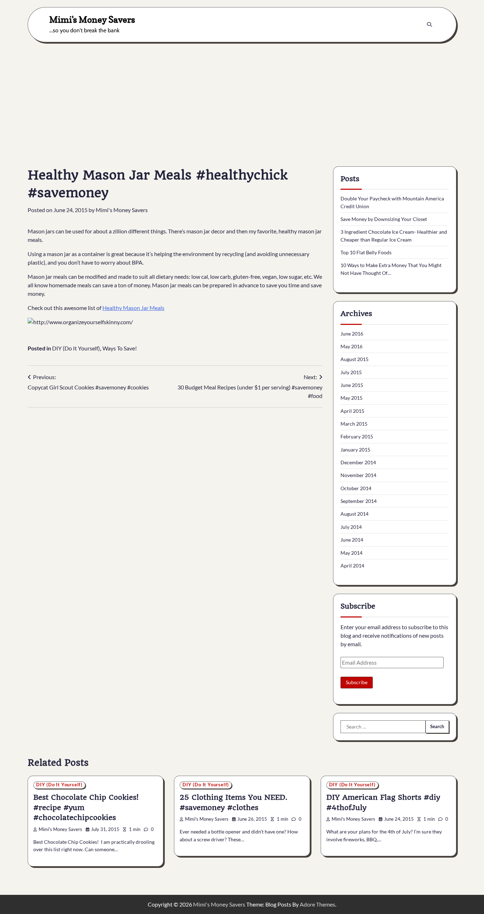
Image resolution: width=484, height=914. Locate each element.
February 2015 (357, 436)
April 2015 (352, 411)
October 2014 (356, 488)
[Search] (429, 24)
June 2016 (352, 334)
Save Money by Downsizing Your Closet (384, 219)
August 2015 (354, 359)
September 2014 (359, 501)
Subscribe (356, 682)
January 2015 (355, 450)
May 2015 (351, 398)
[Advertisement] (242, 99)
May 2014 (351, 553)
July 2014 (351, 527)
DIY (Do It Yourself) (76, 348)
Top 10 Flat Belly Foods (366, 252)
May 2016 (351, 346)
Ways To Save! (119, 348)
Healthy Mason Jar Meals (133, 307)
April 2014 (352, 566)
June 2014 (352, 540)
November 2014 (358, 475)
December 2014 (358, 462)
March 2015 (354, 424)
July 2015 (351, 372)
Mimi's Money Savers (92, 19)
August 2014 (354, 514)
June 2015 (352, 385)
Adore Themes (317, 904)
